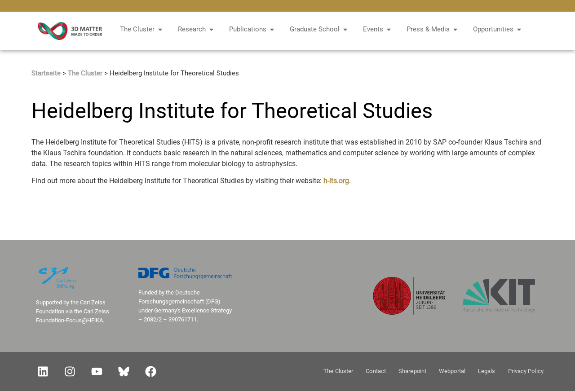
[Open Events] (388, 29)
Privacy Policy (526, 371)
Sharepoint (412, 371)
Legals (486, 371)
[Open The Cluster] (160, 29)
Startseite (46, 73)
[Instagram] (69, 371)
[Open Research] (211, 29)
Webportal (452, 371)
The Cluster (85, 73)
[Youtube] (96, 371)
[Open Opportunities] (519, 29)
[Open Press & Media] (455, 29)
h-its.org (336, 180)
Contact (376, 371)
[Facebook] (150, 371)
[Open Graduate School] (345, 29)
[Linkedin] (42, 371)
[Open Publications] (272, 29)
